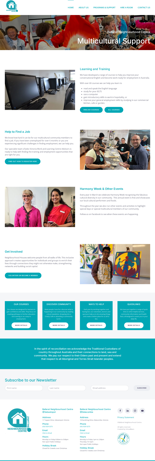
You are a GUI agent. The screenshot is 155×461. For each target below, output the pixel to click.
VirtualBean (130, 429)
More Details (21, 325)
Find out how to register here (22, 161)
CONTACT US (144, 7)
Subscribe (142, 388)
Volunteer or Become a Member (23, 275)
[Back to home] (13, 7)
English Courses (91, 110)
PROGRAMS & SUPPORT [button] (104, 7)
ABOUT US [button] (84, 7)
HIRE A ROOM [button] (126, 7)
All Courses (114, 110)
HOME (71, 7)
